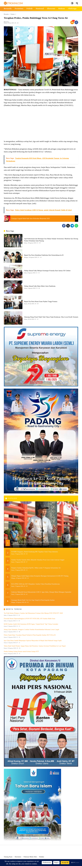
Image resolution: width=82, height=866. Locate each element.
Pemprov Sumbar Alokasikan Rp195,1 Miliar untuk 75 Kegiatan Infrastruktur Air (36, 568)
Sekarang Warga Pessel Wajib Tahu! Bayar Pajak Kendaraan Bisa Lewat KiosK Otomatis (51, 317)
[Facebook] (64, 226)
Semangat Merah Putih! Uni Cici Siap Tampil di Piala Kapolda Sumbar (33, 600)
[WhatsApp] (76, 226)
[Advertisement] (41, 123)
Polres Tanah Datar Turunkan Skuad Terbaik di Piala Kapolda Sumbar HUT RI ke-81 (30, 635)
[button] (72, 3)
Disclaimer (18, 857)
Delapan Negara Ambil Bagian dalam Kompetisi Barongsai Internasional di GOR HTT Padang (40, 576)
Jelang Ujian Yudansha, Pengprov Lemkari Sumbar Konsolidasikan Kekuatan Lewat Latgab (31, 629)
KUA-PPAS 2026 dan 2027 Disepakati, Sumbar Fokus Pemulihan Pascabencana (35, 584)
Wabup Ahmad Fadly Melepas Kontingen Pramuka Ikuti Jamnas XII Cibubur (47, 270)
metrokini (6, 21)
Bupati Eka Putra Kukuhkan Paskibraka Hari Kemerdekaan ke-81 (44, 255)
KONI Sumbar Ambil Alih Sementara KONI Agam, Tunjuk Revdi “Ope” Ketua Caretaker (31, 624)
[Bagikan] (76, 22)
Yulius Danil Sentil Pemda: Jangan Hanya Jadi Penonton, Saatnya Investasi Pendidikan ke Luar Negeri (35, 646)
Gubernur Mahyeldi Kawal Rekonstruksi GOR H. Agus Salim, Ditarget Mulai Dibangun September (41, 592)
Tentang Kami (8, 857)
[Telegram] (72, 226)
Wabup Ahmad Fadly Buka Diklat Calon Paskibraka (39, 286)
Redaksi (41, 857)
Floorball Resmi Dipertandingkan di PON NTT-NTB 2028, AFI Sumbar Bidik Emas (29, 618)
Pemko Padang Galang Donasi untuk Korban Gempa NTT (21, 651)
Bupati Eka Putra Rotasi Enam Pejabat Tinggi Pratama (40, 301)
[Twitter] (68, 226)
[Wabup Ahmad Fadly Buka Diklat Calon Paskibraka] (13, 287)
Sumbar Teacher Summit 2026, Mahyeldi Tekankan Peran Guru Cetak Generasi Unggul (37, 560)
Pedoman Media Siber (30, 857)
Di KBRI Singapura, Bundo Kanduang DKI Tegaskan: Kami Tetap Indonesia (34, 552)
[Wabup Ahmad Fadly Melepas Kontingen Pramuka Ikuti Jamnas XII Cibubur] (13, 271)
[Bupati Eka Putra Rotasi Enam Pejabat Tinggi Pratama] (13, 302)
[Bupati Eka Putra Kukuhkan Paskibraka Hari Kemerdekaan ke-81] (13, 256)
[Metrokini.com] (13, 3)
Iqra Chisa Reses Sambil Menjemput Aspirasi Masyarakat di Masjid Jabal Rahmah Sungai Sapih (33, 640)
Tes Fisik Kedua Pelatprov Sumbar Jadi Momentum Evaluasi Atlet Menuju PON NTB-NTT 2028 (33, 613)
